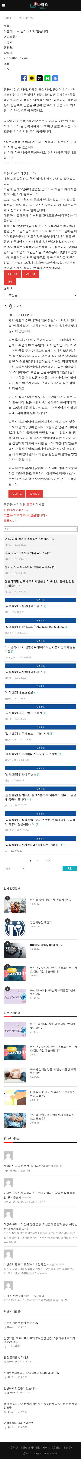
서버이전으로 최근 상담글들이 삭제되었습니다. (31, 1372)
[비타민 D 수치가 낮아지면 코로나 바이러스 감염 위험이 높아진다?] (15, 973)
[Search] (77, 5)
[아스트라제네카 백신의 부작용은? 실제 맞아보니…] (15, 996)
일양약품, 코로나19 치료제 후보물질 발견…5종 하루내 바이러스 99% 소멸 (39, 1340)
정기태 (14, 1228)
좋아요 (12, 274)
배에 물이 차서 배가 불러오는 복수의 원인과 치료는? (53, 1093)
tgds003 (11, 1392)
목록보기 (10, 521)
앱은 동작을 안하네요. (16, 1357)
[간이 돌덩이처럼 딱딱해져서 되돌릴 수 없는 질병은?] (15, 1120)
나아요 (10, 1377)
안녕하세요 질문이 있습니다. (20, 1388)
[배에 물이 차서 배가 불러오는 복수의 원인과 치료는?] (15, 1097)
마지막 (47, 860)
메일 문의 (68, 1447)
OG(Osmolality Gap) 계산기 (46, 945)
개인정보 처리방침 (30, 1447)
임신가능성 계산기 (41, 922)
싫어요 (30, 274)
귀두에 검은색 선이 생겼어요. (21, 1322)
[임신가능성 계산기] (15, 928)
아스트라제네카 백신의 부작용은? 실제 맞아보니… (53, 992)
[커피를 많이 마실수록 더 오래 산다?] (15, 905)
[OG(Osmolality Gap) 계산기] (15, 950)
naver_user (12, 1361)
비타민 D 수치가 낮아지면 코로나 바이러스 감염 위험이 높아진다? (53, 969)
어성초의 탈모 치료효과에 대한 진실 (25, 1264)
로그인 (30, 504)
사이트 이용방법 (51, 1447)
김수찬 (10, 1327)
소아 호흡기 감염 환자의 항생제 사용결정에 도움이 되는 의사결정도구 (40, 1405)
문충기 (17, 1197)
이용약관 (13, 1447)
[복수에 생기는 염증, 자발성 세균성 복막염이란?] (15, 1075)
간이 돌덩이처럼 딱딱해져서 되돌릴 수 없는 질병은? (52, 1116)
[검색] (70, 868)
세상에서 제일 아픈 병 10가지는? (23, 1166)
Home (7, 17)
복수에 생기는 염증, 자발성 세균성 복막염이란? (53, 1071)
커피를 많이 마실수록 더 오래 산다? (50, 899)
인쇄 (10, 281)
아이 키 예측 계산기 (15, 1295)
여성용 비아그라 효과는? (18, 1422)
